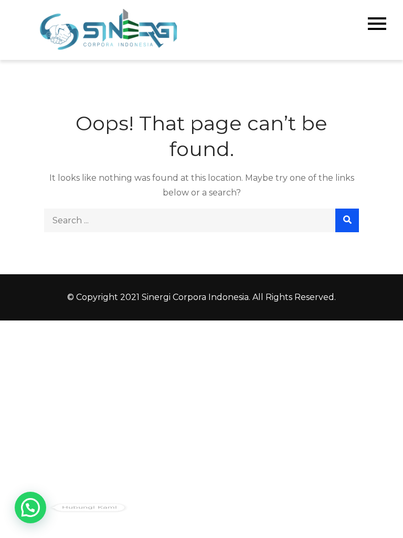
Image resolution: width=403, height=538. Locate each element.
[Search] (347, 220)
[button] (30, 507)
